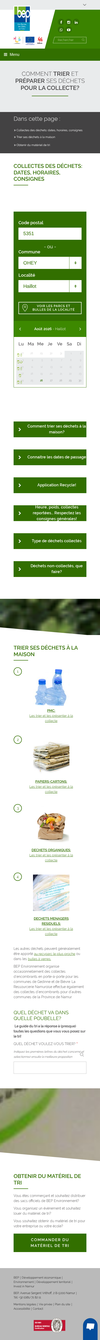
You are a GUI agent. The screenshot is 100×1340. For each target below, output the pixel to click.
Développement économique (41, 1277)
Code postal (30, 222)
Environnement (24, 1282)
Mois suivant (80, 329)
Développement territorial (53, 1282)
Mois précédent (20, 329)
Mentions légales (25, 1304)
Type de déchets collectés (57, 541)
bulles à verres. (39, 959)
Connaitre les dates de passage (56, 457)
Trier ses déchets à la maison (36, 137)
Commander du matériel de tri (50, 1242)
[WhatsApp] (61, 29)
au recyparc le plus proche (54, 954)
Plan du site (62, 1304)
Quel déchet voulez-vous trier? (46, 1044)
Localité (26, 275)
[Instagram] (68, 22)
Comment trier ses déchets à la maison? (56, 429)
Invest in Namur (24, 1286)
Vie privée (45, 1304)
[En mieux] (28, 40)
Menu (14, 54)
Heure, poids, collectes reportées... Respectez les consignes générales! (57, 513)
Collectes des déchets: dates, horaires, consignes (50, 130)
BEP (16, 1277)
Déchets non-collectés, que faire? (57, 569)
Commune (29, 251)
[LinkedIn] (76, 22)
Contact (38, 1308)
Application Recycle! (56, 485)
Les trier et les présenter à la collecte (51, 716)
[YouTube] (68, 29)
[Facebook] (61, 22)
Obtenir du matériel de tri (33, 145)
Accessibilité (22, 1308)
